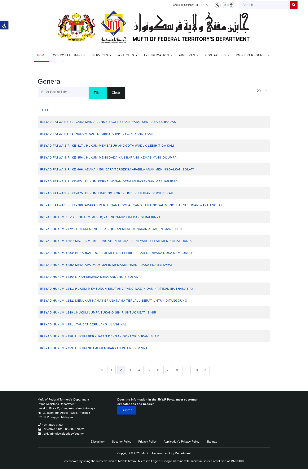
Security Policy (121, 441)
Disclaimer (98, 441)
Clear (116, 93)
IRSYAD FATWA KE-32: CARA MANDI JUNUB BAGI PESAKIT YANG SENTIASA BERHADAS (108, 121)
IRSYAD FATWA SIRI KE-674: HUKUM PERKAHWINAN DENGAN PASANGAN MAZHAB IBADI (109, 181)
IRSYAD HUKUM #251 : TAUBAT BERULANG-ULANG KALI (84, 324)
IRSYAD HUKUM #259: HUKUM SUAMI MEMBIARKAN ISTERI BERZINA (94, 348)
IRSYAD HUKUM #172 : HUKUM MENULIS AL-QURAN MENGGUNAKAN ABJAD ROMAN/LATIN (111, 229)
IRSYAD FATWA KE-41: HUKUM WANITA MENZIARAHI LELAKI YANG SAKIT (97, 133)
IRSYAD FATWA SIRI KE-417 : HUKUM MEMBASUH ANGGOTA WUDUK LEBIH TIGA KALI (107, 145)
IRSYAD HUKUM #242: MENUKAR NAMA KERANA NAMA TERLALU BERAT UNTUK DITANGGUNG (113, 300)
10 (196, 370)
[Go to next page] (205, 370)
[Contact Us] (218, 4)
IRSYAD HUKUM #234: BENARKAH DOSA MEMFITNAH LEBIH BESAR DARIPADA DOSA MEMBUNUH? (117, 253)
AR (208, 5)
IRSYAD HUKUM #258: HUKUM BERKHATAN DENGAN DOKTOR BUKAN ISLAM (99, 336)
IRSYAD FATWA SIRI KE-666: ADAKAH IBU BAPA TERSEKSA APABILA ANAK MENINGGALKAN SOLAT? (117, 169)
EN (202, 5)
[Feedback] (224, 4)
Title (44, 109)
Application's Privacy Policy (181, 441)
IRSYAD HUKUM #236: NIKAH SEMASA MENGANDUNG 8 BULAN (89, 276)
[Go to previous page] (102, 370)
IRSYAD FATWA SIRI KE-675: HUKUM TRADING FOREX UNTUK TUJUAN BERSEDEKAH (106, 193)
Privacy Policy (147, 441)
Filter (98, 93)
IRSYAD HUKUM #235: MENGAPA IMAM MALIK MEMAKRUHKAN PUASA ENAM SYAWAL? (107, 264)
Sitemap (211, 441)
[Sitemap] (231, 4)
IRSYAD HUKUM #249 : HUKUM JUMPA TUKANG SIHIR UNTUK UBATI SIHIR (98, 312)
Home (42, 55)
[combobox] (264, 5)
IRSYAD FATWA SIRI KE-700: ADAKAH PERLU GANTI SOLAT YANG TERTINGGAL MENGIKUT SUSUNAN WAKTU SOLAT (131, 205)
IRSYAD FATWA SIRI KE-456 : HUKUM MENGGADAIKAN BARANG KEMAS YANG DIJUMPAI (109, 157)
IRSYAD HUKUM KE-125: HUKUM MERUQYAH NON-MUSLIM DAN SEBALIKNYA (100, 217)
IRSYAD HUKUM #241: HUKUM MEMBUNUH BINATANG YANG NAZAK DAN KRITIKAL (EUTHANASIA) (116, 288)
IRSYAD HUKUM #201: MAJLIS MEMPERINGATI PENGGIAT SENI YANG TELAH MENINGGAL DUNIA (116, 241)
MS (197, 5)
